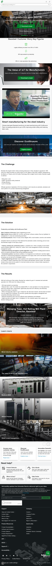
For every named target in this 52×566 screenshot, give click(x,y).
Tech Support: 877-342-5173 (9, 520)
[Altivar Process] (26, 409)
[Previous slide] (19, 35)
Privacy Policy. (26, 492)
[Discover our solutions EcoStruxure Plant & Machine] (26, 27)
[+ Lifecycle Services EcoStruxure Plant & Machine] (26, 32)
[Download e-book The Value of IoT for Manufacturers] (26, 78)
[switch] (2, 563)
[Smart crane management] (26, 430)
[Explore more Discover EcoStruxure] (26, 149)
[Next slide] (29, 35)
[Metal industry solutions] (26, 344)
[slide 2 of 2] (25, 35)
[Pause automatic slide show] (32, 35)
